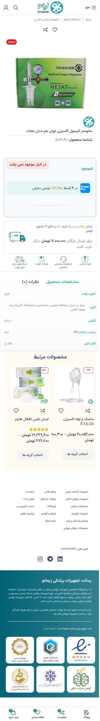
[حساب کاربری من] (6, 7)
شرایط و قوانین (48, 513)
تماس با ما (29, 499)
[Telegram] (50, 559)
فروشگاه (51, 506)
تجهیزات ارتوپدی (80, 513)
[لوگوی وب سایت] (50, 7)
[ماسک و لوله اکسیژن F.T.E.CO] (74, 385)
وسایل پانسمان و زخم (77, 521)
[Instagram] (40, 559)
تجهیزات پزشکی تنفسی (46, 19)
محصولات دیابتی (79, 506)
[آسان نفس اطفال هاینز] (29, 385)
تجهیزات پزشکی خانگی (77, 499)
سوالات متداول (48, 499)
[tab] (62, 282)
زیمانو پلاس (50, 492)
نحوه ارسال (50, 521)
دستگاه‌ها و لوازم (72, 19)
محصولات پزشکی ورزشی (76, 528)
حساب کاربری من (25, 506)
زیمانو (88, 19)
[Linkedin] (60, 559)
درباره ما (30, 492)
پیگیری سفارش (27, 513)
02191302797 (68, 549)
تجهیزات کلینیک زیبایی (77, 492)
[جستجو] (16, 7)
